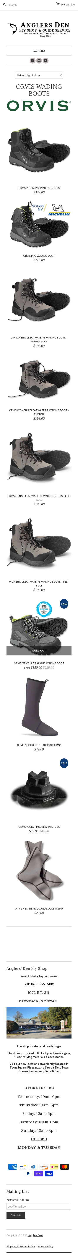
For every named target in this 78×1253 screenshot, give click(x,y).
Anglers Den (35, 1235)
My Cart (68, 4)
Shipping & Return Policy (20, 1246)
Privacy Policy (45, 1246)
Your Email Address (17, 1199)
